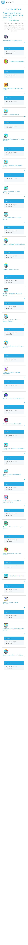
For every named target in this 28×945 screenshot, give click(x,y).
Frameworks (9, 14)
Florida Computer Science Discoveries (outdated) (13, 15)
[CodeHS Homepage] (8, 2)
